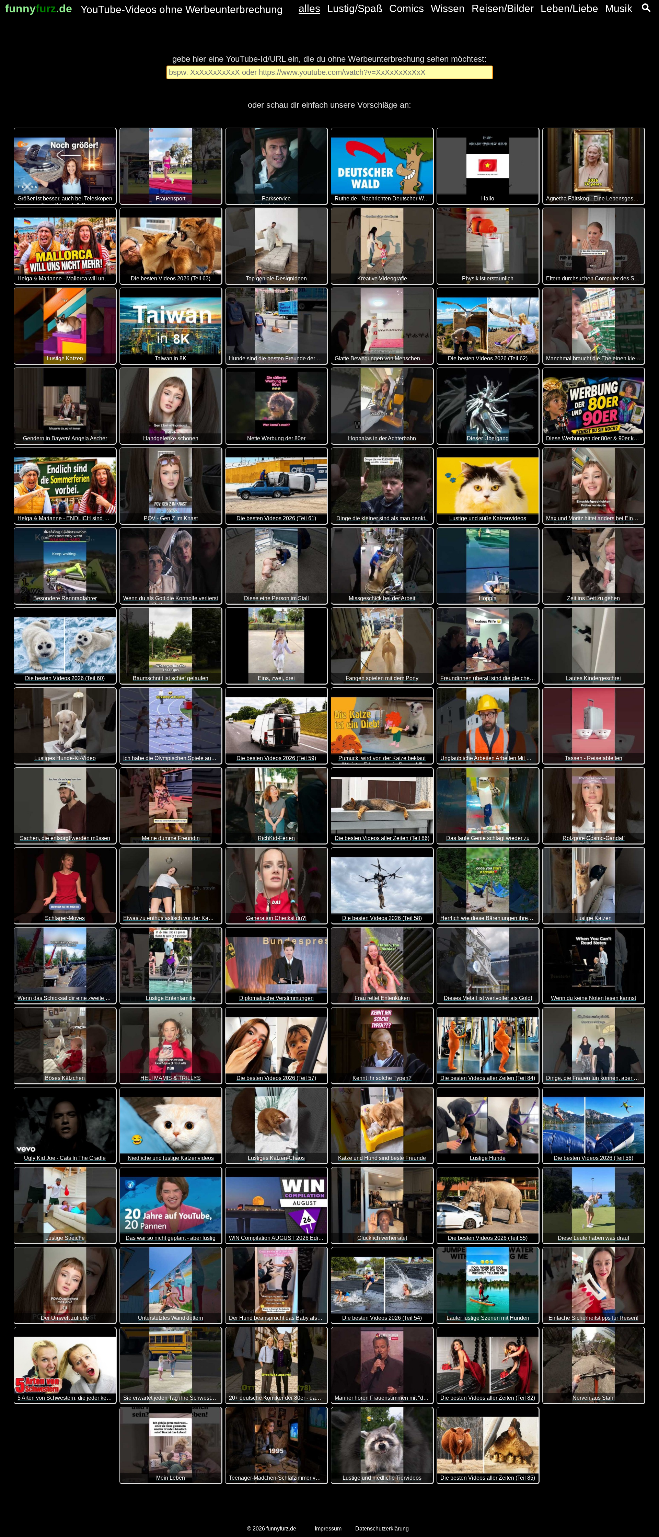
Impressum (328, 1529)
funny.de (38, 8)
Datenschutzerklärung (382, 1529)
